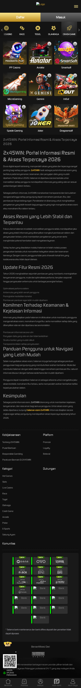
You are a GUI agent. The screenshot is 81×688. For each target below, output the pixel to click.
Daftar (20, 17)
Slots (4, 481)
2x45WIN (35, 170)
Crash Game (69, 34)
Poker (5, 522)
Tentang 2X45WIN (10, 442)
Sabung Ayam (8, 534)
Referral (46, 453)
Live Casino (7, 487)
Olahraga (53, 34)
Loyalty (46, 448)
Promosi (47, 442)
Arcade (5, 517)
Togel (38, 34)
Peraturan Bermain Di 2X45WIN (16, 459)
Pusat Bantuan (9, 448)
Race (22, 34)
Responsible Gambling (12, 453)
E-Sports (6, 528)
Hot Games (7, 476)
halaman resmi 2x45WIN (38, 410)
